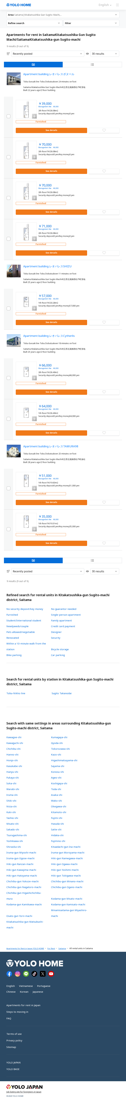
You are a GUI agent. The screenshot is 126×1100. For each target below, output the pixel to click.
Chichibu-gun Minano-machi (67, 881)
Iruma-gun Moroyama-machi (67, 852)
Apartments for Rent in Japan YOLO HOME (25, 948)
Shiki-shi (11, 800)
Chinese (11, 991)
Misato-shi (12, 823)
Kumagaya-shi (59, 737)
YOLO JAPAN (13, 1062)
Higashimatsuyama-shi (64, 760)
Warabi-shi (12, 789)
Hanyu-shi (12, 771)
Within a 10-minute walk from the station (26, 646)
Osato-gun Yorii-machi (19, 916)
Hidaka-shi (57, 835)
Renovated (12, 637)
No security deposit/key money (24, 609)
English (10, 986)
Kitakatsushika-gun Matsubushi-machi (24, 924)
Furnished (12, 614)
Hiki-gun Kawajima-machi (21, 869)
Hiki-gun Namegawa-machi (67, 858)
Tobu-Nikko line (15, 693)
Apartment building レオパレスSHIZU (47, 266)
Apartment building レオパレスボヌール (48, 74)
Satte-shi (56, 829)
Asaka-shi (56, 794)
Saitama (62, 948)
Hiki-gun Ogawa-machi (64, 864)
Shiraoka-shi (13, 846)
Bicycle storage (60, 649)
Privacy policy (14, 1040)
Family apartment (61, 620)
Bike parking (13, 655)
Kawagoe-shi (13, 737)
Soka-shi (11, 783)
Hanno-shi (12, 754)
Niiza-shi (11, 806)
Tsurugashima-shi (16, 835)
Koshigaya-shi (59, 783)
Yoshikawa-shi (14, 841)
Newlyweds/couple (17, 626)
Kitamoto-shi (58, 812)
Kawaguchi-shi (14, 743)
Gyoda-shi (57, 743)
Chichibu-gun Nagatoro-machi (23, 887)
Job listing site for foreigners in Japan (23, 1091)
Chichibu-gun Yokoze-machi (22, 881)
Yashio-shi (12, 818)
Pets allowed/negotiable (20, 632)
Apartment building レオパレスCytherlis (49, 336)
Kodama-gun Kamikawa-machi (24, 904)
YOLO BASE (13, 1069)
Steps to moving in (17, 1011)
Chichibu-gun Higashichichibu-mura (23, 895)
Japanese (38, 991)
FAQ (8, 1018)
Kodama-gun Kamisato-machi (68, 904)
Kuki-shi (11, 812)
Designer (56, 632)
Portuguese (43, 986)
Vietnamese (26, 986)
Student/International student (23, 620)
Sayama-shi (57, 766)
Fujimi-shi (56, 818)
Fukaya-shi (12, 777)
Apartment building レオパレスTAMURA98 (50, 446)
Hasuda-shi (57, 823)
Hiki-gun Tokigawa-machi (66, 875)
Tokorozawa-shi (60, 748)
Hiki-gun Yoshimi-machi (65, 869)
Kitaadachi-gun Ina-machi (65, 846)
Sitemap (11, 1047)
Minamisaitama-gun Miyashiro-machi (69, 913)
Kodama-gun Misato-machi (66, 898)
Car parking (58, 655)
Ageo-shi (56, 777)
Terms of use (14, 1033)
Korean (24, 991)
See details (51, 130)
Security (55, 637)
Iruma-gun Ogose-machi (20, 858)
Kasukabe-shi (14, 766)
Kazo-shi (56, 754)
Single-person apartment (66, 614)
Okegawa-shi (58, 806)
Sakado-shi (12, 829)
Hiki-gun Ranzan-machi (19, 864)
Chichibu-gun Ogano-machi (66, 887)
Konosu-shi (57, 771)
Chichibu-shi (13, 748)
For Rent (51, 948)
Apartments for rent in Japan (23, 1005)
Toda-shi (56, 789)
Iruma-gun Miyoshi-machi (21, 852)
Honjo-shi (12, 760)
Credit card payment (63, 626)
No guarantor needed (63, 609)
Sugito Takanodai (62, 693)
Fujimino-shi (58, 841)
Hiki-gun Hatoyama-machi (21, 875)
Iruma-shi (12, 794)
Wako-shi (56, 800)
